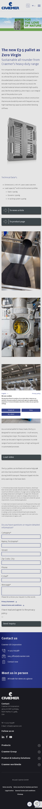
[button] (5, 393)
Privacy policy (36, 393)
